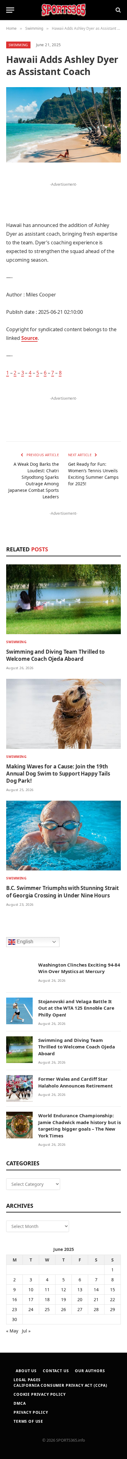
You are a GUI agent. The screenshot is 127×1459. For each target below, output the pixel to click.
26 (63, 1309)
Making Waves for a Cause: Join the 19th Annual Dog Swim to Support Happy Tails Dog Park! (58, 773)
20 (79, 1299)
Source (29, 338)
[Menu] (10, 10)
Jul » (26, 1331)
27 (79, 1309)
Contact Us (56, 1370)
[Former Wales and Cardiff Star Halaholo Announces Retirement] (19, 1088)
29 (112, 1309)
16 (14, 1299)
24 (30, 1309)
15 (112, 1289)
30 (14, 1319)
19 (63, 1299)
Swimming (18, 44)
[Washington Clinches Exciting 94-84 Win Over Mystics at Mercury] (19, 974)
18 (47, 1299)
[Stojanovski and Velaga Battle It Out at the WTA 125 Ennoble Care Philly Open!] (19, 1011)
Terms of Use (28, 1421)
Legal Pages (27, 1379)
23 (14, 1309)
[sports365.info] (63, 10)
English (24, 941)
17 (30, 1299)
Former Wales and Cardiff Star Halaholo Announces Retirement (75, 1082)
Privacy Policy (31, 1412)
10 (30, 1289)
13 (79, 1289)
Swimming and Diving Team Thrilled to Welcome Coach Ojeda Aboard (55, 655)
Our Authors (90, 1370)
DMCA (20, 1403)
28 (96, 1309)
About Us (26, 1370)
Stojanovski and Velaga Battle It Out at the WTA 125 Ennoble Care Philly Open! (76, 1008)
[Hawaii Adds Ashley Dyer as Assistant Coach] (63, 124)
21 (96, 1299)
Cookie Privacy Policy (40, 1394)
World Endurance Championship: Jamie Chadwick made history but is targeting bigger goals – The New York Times (79, 1125)
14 (96, 1289)
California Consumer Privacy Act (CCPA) (60, 1385)
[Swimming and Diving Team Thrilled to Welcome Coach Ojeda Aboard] (63, 599)
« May (12, 1331)
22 (112, 1299)
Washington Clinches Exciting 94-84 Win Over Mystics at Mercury (79, 968)
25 (47, 1309)
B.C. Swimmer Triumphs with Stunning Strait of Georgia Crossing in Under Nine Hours (62, 891)
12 (63, 1289)
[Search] (117, 10)
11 (47, 1289)
